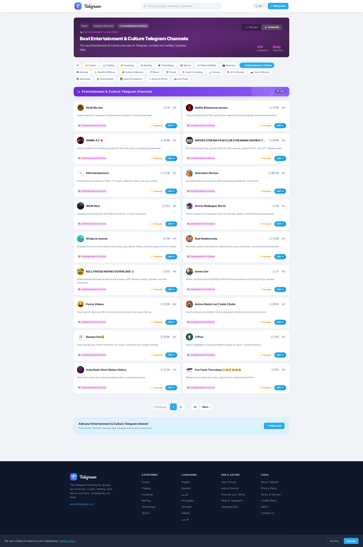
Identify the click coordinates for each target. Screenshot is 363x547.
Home (84, 26)
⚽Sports (185, 65)
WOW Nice (93, 205)
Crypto (146, 482)
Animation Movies (206, 173)
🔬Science (215, 72)
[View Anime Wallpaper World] (189, 206)
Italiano (186, 513)
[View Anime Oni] (189, 271)
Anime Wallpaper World (210, 205)
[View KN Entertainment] (80, 173)
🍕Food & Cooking (192, 72)
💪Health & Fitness (105, 72)
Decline (334, 540)
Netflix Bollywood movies (211, 107)
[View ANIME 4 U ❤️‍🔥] (80, 140)
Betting (146, 500)
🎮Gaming (82, 72)
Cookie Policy (269, 500)
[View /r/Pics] (189, 336)
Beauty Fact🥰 (95, 336)
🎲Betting (146, 65)
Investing (147, 494)
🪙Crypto (90, 65)
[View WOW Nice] (80, 206)
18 (194, 407)
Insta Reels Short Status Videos (106, 369)
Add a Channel (230, 488)
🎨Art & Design (235, 72)
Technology (148, 506)
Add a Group (228, 482)
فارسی (185, 519)
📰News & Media (206, 65)
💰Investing (127, 65)
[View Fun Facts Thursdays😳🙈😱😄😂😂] (189, 369)
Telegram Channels (103, 26)
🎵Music (154, 72)
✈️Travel (171, 72)
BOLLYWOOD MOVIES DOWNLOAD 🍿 (110, 271)
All (77, 65)
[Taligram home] (87, 6)
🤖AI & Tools (181, 78)
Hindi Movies (94, 107)
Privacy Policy (269, 488)
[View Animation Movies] (189, 173)
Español (186, 488)
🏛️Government (105, 78)
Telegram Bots (229, 506)
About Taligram (269, 482)
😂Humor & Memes (132, 72)
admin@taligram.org (81, 504)
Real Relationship (206, 238)
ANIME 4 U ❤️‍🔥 (94, 140)
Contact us (267, 513)
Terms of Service (271, 494)
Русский (186, 506)
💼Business (229, 65)
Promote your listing (233, 494)
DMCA (264, 506)
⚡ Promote (156, 125)
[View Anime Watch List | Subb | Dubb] (189, 304)
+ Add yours (278, 5)
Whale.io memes (97, 238)
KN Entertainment (97, 173)
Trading (146, 488)
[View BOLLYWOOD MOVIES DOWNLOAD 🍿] (80, 271)
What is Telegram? (232, 500)
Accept (351, 540)
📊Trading (108, 65)
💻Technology (166, 65)
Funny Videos (95, 304)
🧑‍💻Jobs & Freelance (131, 78)
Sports (146, 513)
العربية (185, 494)
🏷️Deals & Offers (158, 78)
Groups (253, 27)
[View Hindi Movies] (80, 107)
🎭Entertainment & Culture (257, 65)
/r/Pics (199, 336)
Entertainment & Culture (92, 125)
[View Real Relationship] (189, 238)
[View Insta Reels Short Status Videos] (80, 369)
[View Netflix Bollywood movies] (189, 107)
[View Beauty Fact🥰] (80, 336)
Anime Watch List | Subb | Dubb (215, 304)
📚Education (83, 78)
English (186, 482)
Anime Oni (201, 271)
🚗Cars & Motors (260, 72)
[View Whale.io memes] (80, 238)
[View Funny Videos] (80, 304)
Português (188, 500)
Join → (171, 125)
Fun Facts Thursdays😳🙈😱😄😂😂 (218, 369)
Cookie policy (67, 540)
